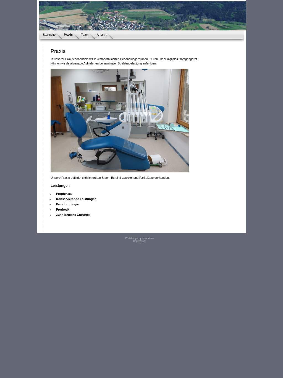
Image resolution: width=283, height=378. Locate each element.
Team (84, 34)
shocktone (148, 238)
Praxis (68, 34)
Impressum (139, 241)
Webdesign (131, 238)
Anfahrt (101, 34)
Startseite (49, 34)
